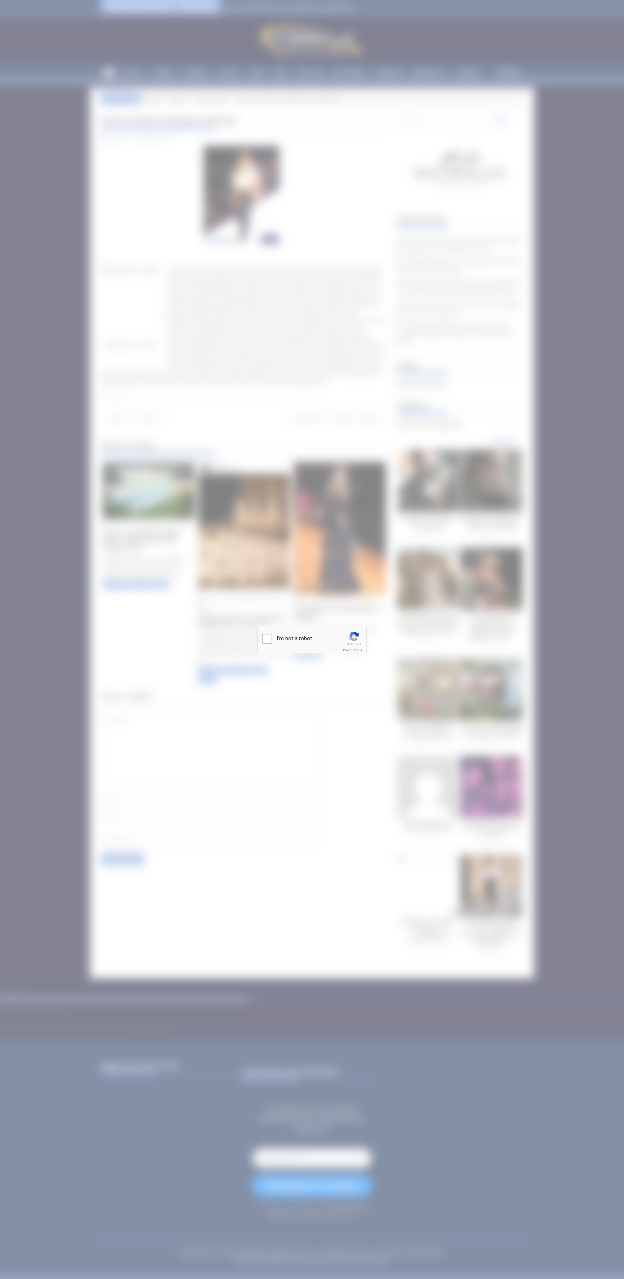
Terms (358, 650)
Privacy (347, 650)
